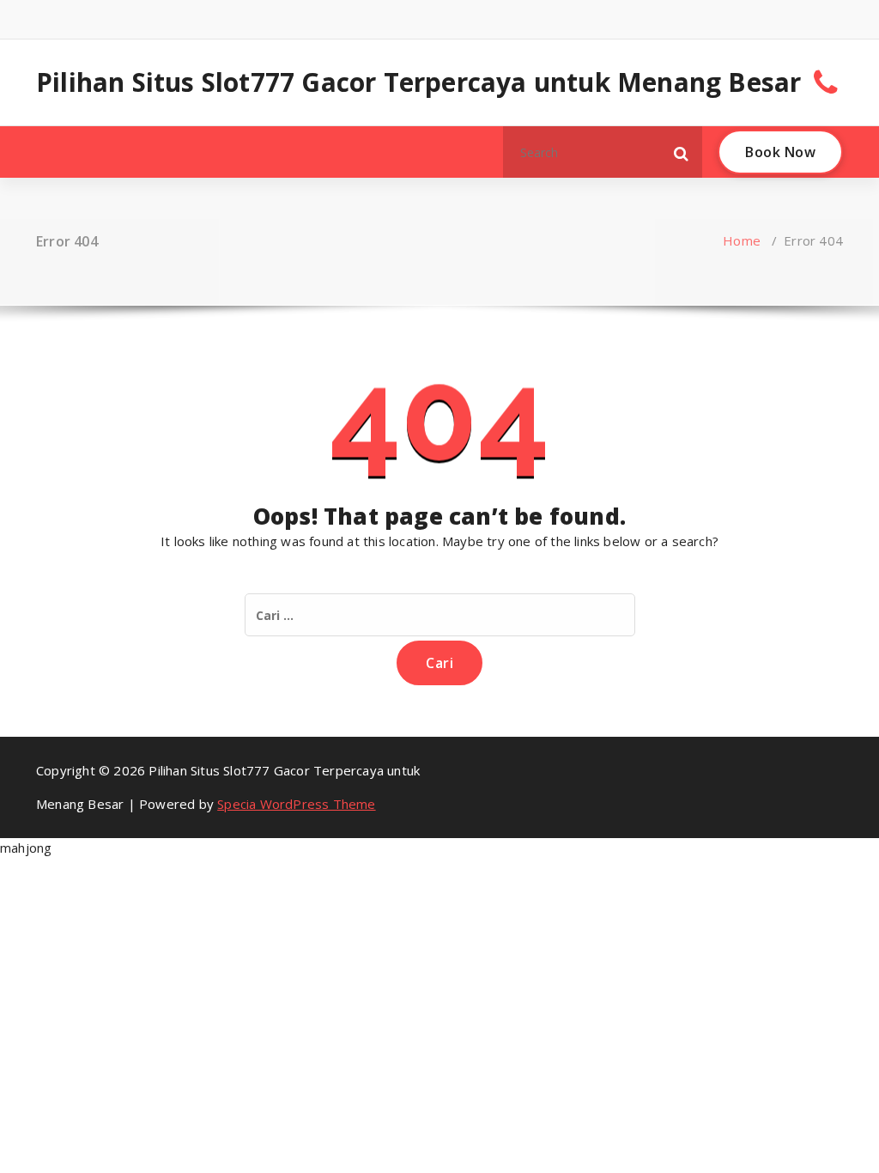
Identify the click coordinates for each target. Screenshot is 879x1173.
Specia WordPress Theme (296, 803)
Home (742, 240)
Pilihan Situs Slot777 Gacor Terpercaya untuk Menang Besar (418, 82)
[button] (681, 152)
